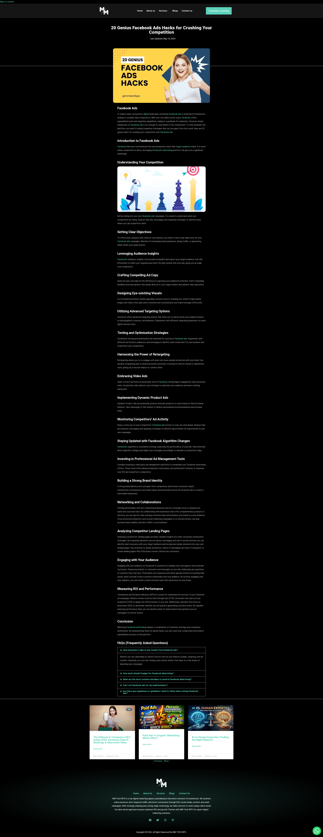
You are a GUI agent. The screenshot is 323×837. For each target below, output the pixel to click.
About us (150, 11)
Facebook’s (122, 259)
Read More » (98, 749)
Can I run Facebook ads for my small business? (145, 685)
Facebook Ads (123, 146)
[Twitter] (157, 820)
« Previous (157, 761)
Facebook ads (175, 114)
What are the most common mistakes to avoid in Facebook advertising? (157, 679)
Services (163, 11)
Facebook (186, 117)
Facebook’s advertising (162, 150)
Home (140, 11)
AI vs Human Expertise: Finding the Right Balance (210, 738)
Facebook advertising (136, 627)
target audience (183, 146)
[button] (161, 650)
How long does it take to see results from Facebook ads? (150, 650)
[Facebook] (150, 820)
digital (146, 114)
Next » (167, 761)
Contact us (187, 11)
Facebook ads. (166, 132)
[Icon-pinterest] (172, 820)
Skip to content (7, 2)
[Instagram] (165, 820)
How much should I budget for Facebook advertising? (148, 673)
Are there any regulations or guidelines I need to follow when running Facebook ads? (160, 692)
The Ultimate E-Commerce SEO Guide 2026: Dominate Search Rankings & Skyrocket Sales (111, 740)
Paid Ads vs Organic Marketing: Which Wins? (161, 737)
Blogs (175, 11)
